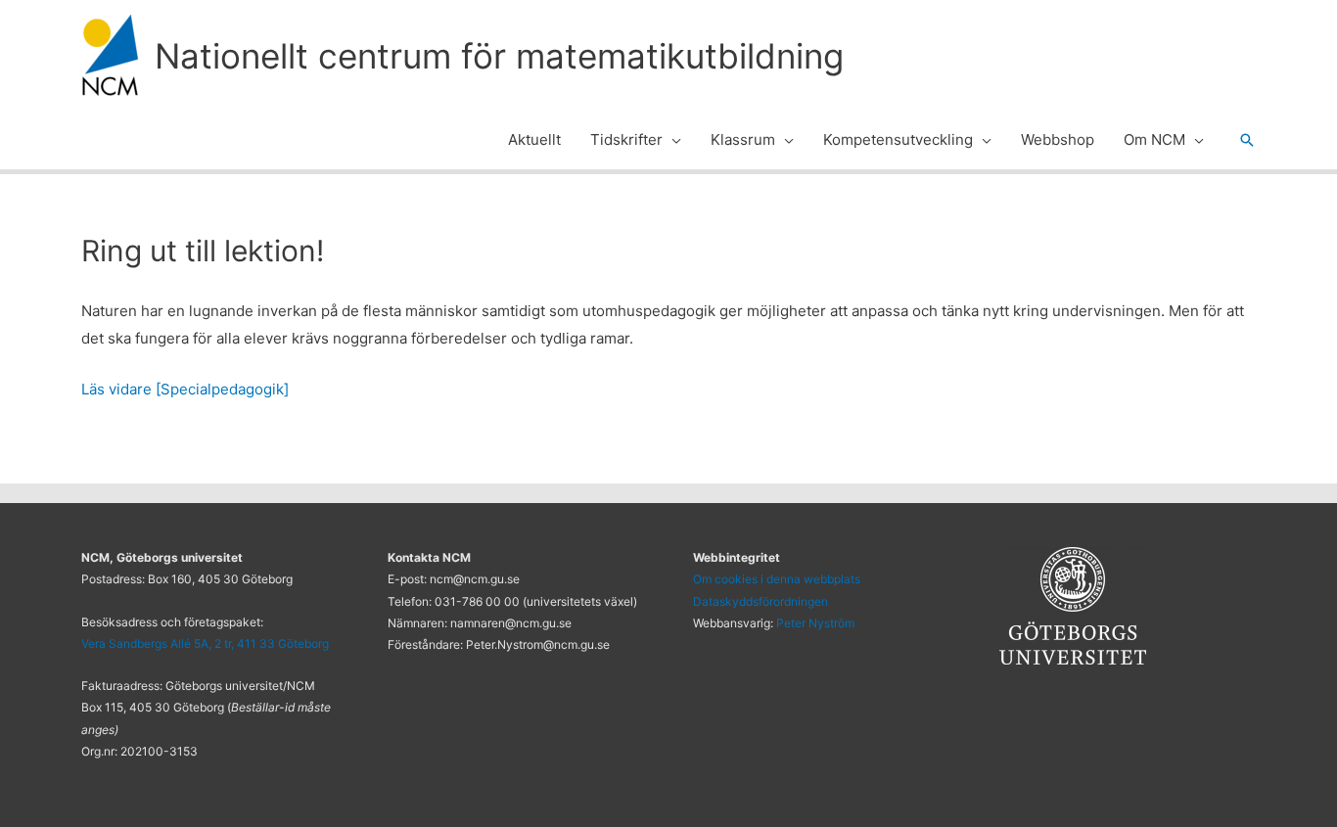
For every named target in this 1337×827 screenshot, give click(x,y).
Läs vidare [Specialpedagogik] (185, 389)
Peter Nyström (815, 623)
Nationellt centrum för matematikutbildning (499, 55)
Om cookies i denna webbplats (776, 579)
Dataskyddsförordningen (760, 601)
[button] (672, 140)
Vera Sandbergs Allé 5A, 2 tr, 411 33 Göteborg (205, 643)
